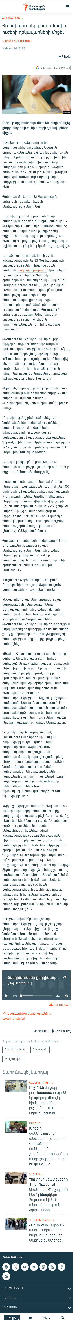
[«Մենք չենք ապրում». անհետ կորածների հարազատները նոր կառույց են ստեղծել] (16, 1224)
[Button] (64, 56)
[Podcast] (61, 1267)
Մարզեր (34, 1123)
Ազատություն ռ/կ (21, 983)
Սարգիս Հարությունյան (17, 40)
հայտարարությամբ (32, 270)
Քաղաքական (12, 18)
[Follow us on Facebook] (6, 1267)
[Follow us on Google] (6, 1276)
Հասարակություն (41, 1082)
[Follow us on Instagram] (43, 1267)
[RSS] (52, 1267)
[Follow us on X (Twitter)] (15, 1267)
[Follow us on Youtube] (25, 1267)
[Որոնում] (63, 1318)
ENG (46, 1318)
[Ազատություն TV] (30, 1318)
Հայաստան (36, 1174)
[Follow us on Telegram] (34, 1267)
